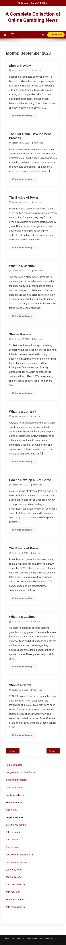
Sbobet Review (20, 65)
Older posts (14, 751)
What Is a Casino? (22, 616)
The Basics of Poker (23, 197)
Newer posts (54, 751)
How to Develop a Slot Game (30, 480)
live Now (55, 34)
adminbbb (38, 70)
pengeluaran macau (16, 862)
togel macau (11, 810)
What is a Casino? (22, 266)
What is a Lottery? (22, 411)
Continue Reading (23, 116)
